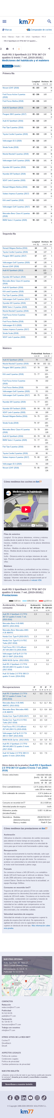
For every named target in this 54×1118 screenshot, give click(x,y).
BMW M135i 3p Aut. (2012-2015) (16, 660)
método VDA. (36, 580)
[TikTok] (44, 1097)
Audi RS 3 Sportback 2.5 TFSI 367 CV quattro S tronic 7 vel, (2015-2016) (15, 617)
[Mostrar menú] (4, 21)
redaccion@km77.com (11, 1007)
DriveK (4, 1046)
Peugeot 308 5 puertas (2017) (14, 114)
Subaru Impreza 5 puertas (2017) (16, 194)
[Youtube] (30, 1097)
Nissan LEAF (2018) (11, 88)
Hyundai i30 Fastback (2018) (14, 174)
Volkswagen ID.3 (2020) (12, 141)
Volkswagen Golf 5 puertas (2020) (16, 161)
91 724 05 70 (22, 969)
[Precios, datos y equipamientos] (13, 49)
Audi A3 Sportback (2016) (13, 121)
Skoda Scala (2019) (10, 147)
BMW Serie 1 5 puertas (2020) (15, 220)
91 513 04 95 (18, 972)
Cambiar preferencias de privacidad (16, 1064)
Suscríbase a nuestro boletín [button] (19, 1084)
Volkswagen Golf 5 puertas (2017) (16, 207)
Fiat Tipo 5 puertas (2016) (13, 127)
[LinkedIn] (23, 1097)
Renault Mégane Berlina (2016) (15, 187)
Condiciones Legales (10, 1059)
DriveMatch (6, 1043)
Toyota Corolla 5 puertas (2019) (15, 134)
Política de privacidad (10, 1061)
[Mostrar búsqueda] (49, 21)
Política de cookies (9, 1056)
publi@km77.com (9, 1016)
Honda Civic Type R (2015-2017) (16, 637)
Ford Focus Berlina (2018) (13, 101)
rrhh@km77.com (8, 1030)
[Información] (1, 49)
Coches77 (6, 1040)
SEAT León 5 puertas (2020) (14, 180)
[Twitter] (16, 1097)
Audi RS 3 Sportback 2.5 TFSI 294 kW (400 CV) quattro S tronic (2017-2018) (16, 667)
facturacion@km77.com (11, 1024)
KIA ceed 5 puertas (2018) (13, 200)
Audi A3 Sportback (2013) (13, 108)
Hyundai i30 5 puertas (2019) (14, 167)
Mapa (25, 965)
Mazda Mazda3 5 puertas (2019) (16, 154)
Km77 (27, 21)
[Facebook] (10, 1097)
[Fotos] (7, 49)
